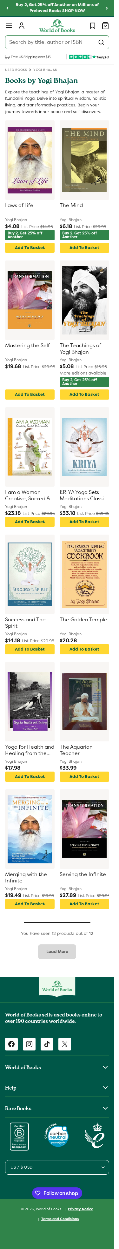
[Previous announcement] (7, 8)
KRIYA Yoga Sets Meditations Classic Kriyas (83, 496)
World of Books (49, 1209)
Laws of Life (19, 205)
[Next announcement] (107, 8)
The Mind (71, 205)
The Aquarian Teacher (76, 750)
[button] (9, 26)
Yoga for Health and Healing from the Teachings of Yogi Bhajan (29, 750)
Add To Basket (30, 247)
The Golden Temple (83, 620)
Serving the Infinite (83, 874)
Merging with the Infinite (26, 878)
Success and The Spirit (25, 623)
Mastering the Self (27, 345)
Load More (57, 951)
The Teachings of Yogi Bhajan (80, 349)
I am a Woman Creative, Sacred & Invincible (28, 496)
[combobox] (57, 42)
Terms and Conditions (60, 1219)
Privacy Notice (80, 1209)
